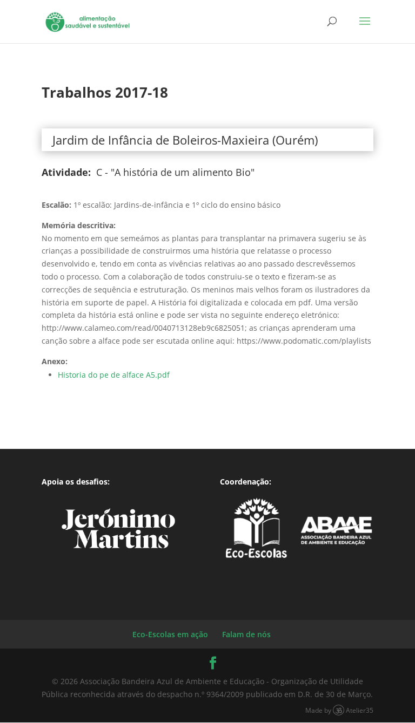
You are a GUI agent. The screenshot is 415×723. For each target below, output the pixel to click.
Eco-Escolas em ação (170, 634)
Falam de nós (246, 634)
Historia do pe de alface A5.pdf (114, 375)
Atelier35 (359, 710)
